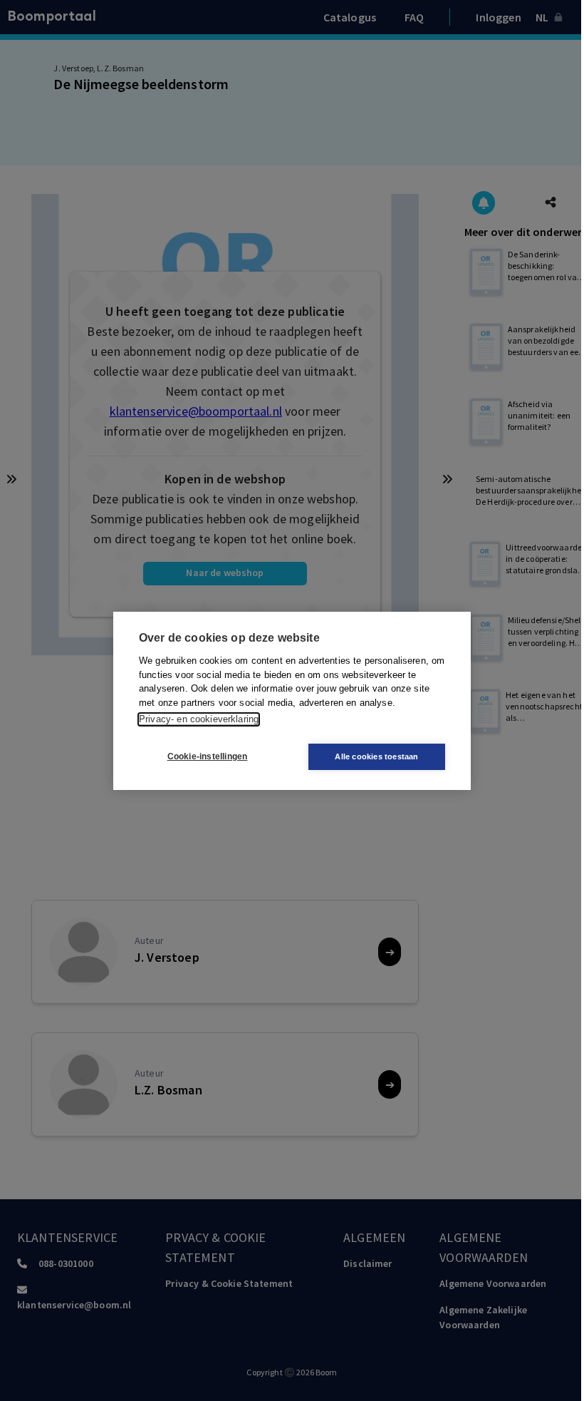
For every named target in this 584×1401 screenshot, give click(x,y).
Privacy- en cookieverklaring (199, 719)
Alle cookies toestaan (376, 756)
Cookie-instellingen (207, 756)
